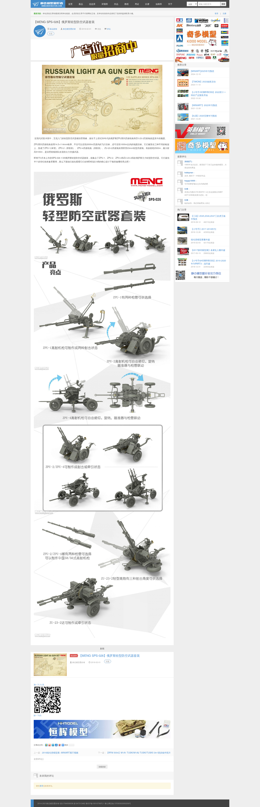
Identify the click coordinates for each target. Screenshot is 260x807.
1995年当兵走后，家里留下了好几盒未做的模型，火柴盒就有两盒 (205, 164)
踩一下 (37, 715)
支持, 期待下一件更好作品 (194, 174)
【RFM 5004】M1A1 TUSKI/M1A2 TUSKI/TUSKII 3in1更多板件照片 (138, 752)
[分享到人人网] (56, 745)
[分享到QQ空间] (46, 745)
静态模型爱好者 (69, 29)
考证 (137, 3)
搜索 (223, 4)
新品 (81, 3)
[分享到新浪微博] (49, 745)
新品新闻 (53, 29)
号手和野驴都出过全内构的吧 (196, 182)
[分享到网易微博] (59, 745)
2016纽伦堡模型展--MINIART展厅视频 (60, 752)
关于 (170, 3)
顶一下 (38, 684)
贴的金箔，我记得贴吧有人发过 (197, 201)
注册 (224, 13)
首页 (70, 3)
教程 (126, 3)
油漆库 (159, 3)
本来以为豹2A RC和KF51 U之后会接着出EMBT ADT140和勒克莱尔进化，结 (203, 191)
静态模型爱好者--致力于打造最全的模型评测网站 (48, 4)
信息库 (92, 3)
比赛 (147, 3)
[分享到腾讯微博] (52, 745)
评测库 (105, 3)
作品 (116, 3)
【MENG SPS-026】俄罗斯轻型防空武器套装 (109, 655)
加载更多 (102, 766)
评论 (109, 29)
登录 (216, 13)
